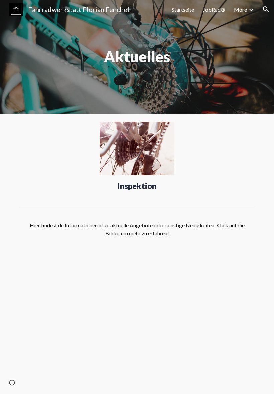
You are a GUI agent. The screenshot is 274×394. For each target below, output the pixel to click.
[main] (137, 57)
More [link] (240, 9)
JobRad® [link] (214, 9)
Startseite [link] (183, 9)
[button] (266, 9)
